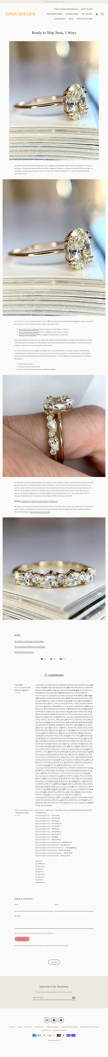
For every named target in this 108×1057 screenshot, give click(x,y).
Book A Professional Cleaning (69, 1027)
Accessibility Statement (60, 1030)
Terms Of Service (46, 1030)
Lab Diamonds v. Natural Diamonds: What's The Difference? (39, 501)
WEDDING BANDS (71, 14)
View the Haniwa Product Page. (40, 512)
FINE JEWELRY (87, 14)
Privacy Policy (49, 946)
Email (56, 904)
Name (16, 904)
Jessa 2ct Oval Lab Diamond (28, 335)
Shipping (20, 1027)
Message (17, 916)
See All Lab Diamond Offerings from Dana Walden (29, 647)
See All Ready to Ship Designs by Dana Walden (29, 641)
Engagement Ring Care (52, 1027)
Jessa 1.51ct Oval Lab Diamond (29, 332)
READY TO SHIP (86, 9)
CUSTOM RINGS (60, 19)
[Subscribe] (73, 997)
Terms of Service (60, 946)
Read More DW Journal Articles (24, 652)
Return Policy (28, 1027)
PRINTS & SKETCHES (84, 19)
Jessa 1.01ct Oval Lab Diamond (29, 329)
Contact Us (12, 1027)
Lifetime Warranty (39, 1027)
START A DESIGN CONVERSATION (66, 9)
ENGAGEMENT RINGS (54, 14)
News (55, 962)
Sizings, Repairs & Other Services (89, 1027)
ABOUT (71, 19)
